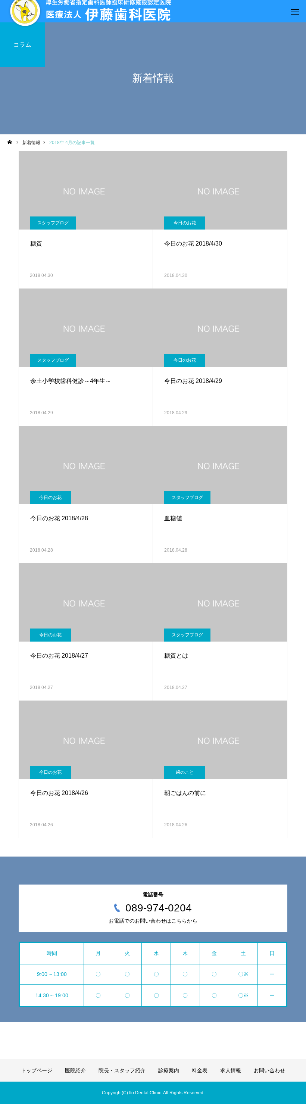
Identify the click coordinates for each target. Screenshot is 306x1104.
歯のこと (185, 772)
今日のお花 (185, 222)
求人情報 (230, 1070)
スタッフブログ (53, 222)
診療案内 (168, 1070)
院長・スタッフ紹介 (122, 1070)
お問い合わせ (269, 1070)
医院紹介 (75, 1070)
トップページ (36, 1070)
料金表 (199, 1070)
